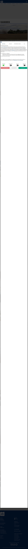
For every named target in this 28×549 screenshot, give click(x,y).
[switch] (11, 65)
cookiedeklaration (15, 60)
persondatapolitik (21, 60)
